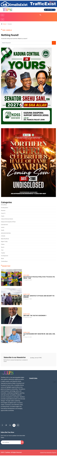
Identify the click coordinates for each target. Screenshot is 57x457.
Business (3, 210)
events (2, 227)
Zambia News (4, 261)
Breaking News (4, 207)
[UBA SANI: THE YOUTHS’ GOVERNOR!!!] (11, 315)
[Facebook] (2, 425)
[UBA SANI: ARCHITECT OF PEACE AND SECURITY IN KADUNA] (11, 296)
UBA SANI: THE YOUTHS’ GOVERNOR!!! (34, 315)
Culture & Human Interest (7, 219)
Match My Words (5, 238)
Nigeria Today (4, 241)
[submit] (22, 442)
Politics (2, 244)
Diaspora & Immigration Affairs (8, 221)
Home (4, 24)
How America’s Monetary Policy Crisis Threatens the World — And (39, 277)
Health (2, 230)
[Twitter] (6, 425)
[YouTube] (14, 425)
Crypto (2, 216)
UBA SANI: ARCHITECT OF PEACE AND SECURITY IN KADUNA (38, 296)
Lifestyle (3, 236)
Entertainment (4, 224)
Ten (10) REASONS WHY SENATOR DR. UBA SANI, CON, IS (39, 334)
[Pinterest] (17, 425)
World (2, 258)
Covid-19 (3, 213)
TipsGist (3, 253)
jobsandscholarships (6, 233)
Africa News (4, 204)
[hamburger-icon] (2, 15)
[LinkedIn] (10, 425)
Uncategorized (4, 255)
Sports (2, 247)
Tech (2, 250)
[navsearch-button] (39, 15)
